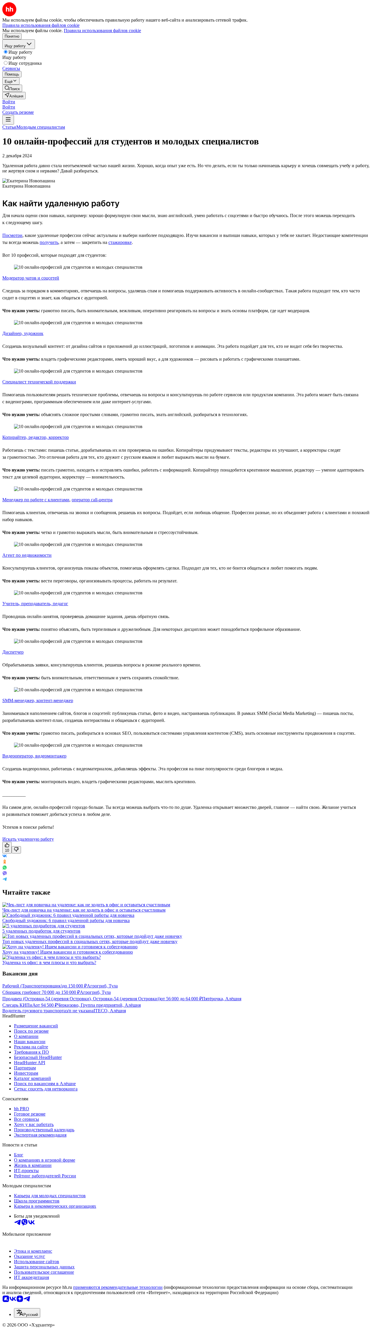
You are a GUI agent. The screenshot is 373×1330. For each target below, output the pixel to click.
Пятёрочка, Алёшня (221, 998)
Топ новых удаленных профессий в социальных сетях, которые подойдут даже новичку (89, 941)
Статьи (9, 127)
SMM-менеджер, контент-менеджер (37, 700)
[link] (12, 88)
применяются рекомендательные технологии (118, 1287)
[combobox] (27, 1313)
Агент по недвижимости (27, 555)
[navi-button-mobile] (8, 120)
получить (49, 242)
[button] (8, 101)
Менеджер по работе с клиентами (35, 499)
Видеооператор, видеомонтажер (34, 755)
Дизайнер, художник (22, 333)
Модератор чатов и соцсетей (30, 277)
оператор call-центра (92, 499)
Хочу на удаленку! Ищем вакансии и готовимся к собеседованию (67, 951)
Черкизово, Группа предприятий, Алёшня (99, 1005)
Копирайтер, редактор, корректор (35, 437)
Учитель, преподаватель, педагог (35, 603)
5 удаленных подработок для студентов (41, 930)
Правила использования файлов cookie (102, 30)
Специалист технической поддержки (39, 381)
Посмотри (12, 235)
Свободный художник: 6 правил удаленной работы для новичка (66, 920)
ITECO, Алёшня (110, 1010)
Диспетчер (13, 652)
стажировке (120, 242)
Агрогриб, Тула (102, 985)
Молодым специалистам (40, 127)
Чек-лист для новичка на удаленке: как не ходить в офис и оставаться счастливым (84, 909)
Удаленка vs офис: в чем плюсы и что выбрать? (49, 962)
